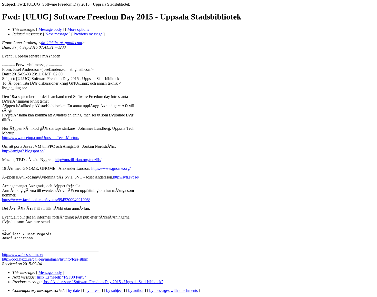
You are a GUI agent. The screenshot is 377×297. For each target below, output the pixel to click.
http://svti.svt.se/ (126, 177)
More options (78, 29)
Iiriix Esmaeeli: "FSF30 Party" (61, 277)
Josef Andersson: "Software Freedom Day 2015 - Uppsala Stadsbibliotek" (103, 282)
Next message (56, 34)
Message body (50, 29)
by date (74, 290)
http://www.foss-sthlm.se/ (22, 254)
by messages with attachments (173, 290)
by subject (114, 290)
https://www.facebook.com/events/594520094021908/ (46, 199)
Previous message (88, 34)
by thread (93, 290)
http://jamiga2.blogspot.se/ (23, 151)
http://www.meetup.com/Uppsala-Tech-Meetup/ (40, 137)
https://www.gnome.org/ (111, 168)
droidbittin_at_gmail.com (61, 43)
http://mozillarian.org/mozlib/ (78, 159)
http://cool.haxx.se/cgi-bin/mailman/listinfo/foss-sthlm (45, 259)
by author (136, 290)
